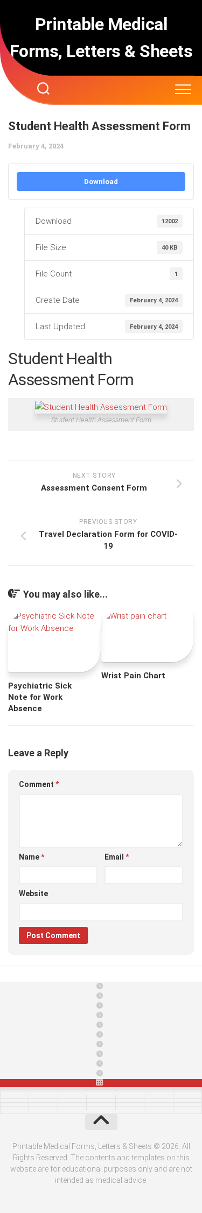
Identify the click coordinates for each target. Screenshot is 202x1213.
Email (117, 857)
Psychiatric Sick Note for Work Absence (40, 697)
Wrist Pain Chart (133, 675)
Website (33, 893)
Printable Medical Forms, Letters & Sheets (101, 37)
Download (101, 182)
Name (31, 857)
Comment (39, 784)
